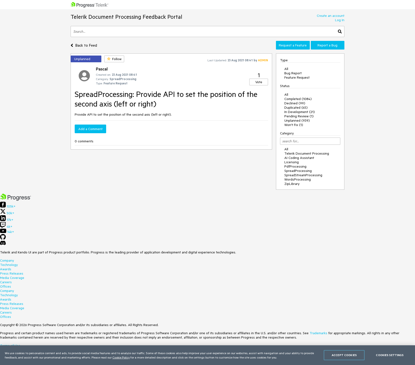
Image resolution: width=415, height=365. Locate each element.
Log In (339, 20)
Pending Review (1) (299, 116)
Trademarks (318, 333)
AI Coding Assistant (299, 158)
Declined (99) (294, 103)
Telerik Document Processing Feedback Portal (126, 16)
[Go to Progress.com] (15, 199)
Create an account (330, 15)
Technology (9, 265)
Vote (258, 82)
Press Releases (11, 273)
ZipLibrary (291, 184)
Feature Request (297, 77)
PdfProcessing (295, 166)
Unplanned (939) (297, 120)
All (286, 69)
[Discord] (3, 244)
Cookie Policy (121, 357)
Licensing (291, 162)
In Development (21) (299, 112)
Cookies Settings (389, 355)
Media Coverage (12, 278)
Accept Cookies (344, 355)
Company (7, 260)
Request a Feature (293, 45)
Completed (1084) (298, 99)
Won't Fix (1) (293, 125)
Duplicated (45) (296, 107)
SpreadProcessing (298, 171)
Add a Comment (90, 129)
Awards (5, 269)
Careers (6, 282)
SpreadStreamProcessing (303, 175)
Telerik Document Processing (306, 153)
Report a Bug (327, 45)
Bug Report (293, 73)
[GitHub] (3, 238)
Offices (5, 286)
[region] (207, 355)
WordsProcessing (297, 179)
